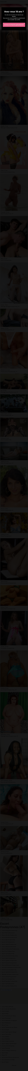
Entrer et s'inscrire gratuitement (14, 25)
